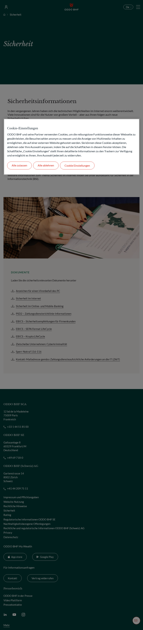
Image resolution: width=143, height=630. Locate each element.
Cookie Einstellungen (77, 165)
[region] (72, 147)
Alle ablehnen (46, 165)
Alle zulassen (19, 165)
